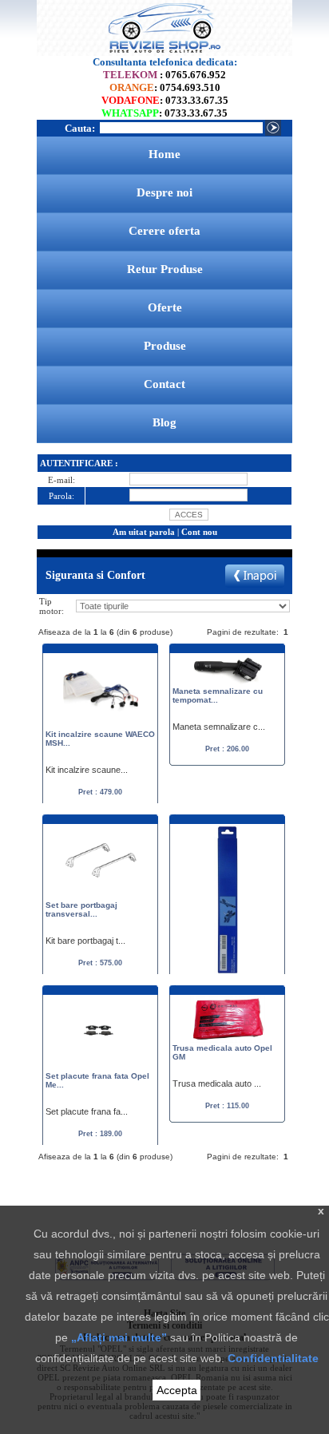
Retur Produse (165, 269)
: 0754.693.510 (164, 87)
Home (164, 154)
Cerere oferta (164, 230)
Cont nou (199, 532)
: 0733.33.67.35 (164, 100)
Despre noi (164, 192)
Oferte (165, 307)
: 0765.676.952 (164, 75)
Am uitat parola (144, 532)
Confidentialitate (273, 1358)
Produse (165, 345)
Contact (164, 384)
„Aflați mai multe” (119, 1337)
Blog (164, 422)
